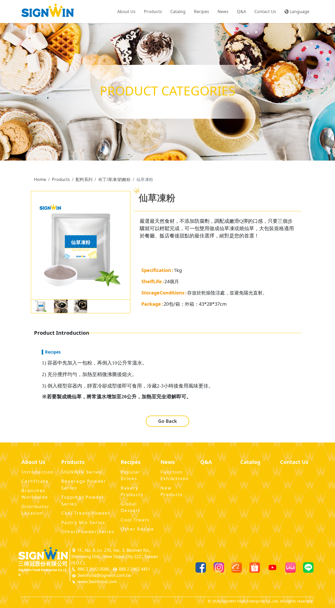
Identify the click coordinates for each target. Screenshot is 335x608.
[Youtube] (272, 567)
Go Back (167, 421)
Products (61, 179)
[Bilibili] (290, 567)
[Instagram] (219, 567)
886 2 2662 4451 (134, 569)
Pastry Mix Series (83, 522)
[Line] (308, 567)
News (222, 11)
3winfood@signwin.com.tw (103, 575)
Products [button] (153, 11)
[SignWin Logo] (43, 553)
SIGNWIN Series (81, 472)
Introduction (37, 472)
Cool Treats (135, 520)
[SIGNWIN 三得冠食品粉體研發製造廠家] (47, 11)
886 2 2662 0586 (92, 569)
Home (40, 179)
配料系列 (84, 179)
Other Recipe (137, 529)
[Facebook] (201, 567)
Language (299, 11)
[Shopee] (254, 567)
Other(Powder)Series (87, 532)
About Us (126, 11)
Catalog (178, 11)
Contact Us (265, 11)
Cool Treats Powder (85, 513)
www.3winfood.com (96, 581)
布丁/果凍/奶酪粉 (114, 179)
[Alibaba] (236, 567)
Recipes (201, 11)
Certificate (35, 481)
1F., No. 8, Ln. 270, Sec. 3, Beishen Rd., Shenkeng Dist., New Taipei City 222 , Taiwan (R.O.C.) (114, 556)
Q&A (241, 11)
